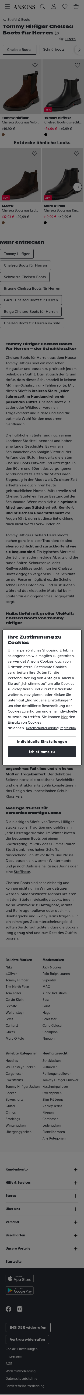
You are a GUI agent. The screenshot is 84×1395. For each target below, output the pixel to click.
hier (64, 717)
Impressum (68, 728)
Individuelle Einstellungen (42, 742)
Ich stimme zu (42, 752)
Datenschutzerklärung (42, 728)
